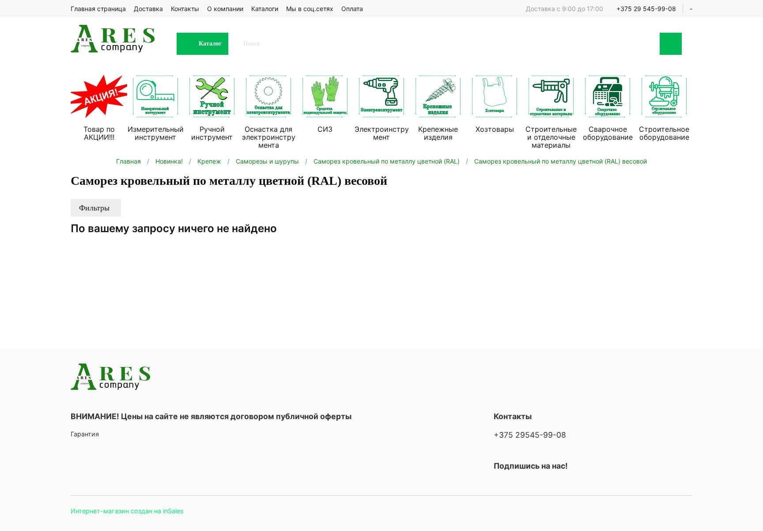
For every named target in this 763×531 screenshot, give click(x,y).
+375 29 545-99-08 (646, 8)
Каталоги (264, 8)
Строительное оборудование (664, 133)
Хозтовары (495, 129)
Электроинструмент (382, 133)
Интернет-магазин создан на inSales (127, 511)
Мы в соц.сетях (309, 8)
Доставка (148, 8)
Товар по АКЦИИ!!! (99, 133)
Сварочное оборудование (608, 133)
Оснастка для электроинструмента (268, 137)
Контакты (185, 8)
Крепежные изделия (438, 133)
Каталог (210, 43)
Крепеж (209, 161)
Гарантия (85, 434)
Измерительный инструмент (156, 133)
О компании (225, 8)
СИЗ (324, 129)
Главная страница (98, 8)
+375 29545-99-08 (530, 434)
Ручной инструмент (212, 133)
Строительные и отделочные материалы (551, 137)
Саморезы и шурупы (267, 161)
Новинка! (169, 161)
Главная (128, 161)
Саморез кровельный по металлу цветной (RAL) (387, 161)
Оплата (352, 8)
